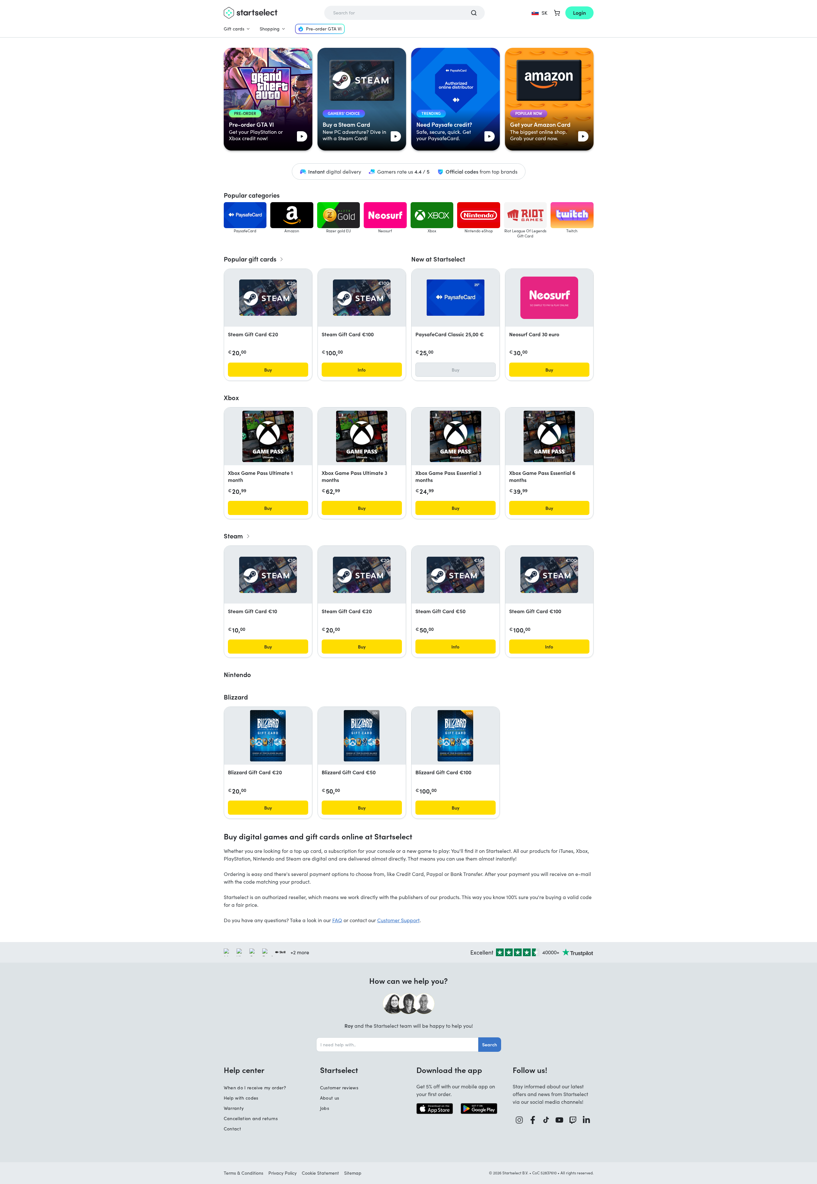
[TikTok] (546, 1120)
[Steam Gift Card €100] (362, 297)
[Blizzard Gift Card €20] (268, 735)
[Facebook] (533, 1120)
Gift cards (234, 29)
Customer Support (398, 920)
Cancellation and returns (251, 1118)
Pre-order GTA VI (324, 29)
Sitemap (352, 1173)
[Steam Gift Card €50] (455, 575)
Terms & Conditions (243, 1173)
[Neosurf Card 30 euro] (549, 298)
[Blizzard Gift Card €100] (455, 735)
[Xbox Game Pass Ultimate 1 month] (268, 436)
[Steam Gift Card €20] (268, 297)
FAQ (337, 920)
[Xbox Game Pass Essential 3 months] (455, 436)
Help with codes (241, 1098)
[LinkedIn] (586, 1120)
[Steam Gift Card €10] (268, 575)
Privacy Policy (282, 1173)
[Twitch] (573, 1120)
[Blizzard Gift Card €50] (361, 735)
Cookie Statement (320, 1173)
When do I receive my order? (255, 1088)
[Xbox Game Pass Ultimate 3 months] (361, 436)
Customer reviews (339, 1088)
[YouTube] (559, 1120)
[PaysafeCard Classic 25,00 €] (455, 297)
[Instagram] (519, 1120)
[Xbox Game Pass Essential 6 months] (549, 436)
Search (489, 1044)
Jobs (324, 1108)
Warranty (234, 1108)
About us (329, 1098)
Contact (232, 1129)
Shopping (270, 29)
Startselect (339, 1070)
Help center (244, 1070)
